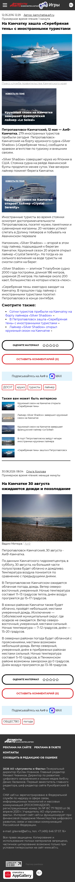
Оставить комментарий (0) (37, 359)
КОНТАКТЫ (11, 752)
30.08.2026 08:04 (12, 471)
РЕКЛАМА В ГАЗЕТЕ (47, 747)
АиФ (28, 543)
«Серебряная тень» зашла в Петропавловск (42, 450)
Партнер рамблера (34, 864)
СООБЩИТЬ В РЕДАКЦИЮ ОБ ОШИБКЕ (30, 757)
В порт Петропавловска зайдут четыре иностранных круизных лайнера (39, 440)
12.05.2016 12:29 (11, 15)
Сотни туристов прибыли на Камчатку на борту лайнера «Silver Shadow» (38, 313)
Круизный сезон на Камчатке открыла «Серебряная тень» (38, 405)
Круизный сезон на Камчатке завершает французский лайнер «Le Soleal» (40, 428)
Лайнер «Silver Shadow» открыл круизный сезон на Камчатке (31, 329)
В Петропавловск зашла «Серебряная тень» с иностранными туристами (36, 321)
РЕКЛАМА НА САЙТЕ (17, 747)
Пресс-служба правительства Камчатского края (34, 83)
